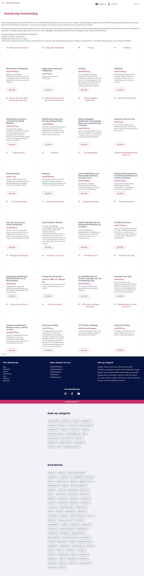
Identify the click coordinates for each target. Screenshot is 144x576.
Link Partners (7, 374)
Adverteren (6, 369)
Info (136, 4)
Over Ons (6, 378)
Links (4, 376)
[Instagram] (65, 393)
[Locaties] (109, 4)
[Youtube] (78, 393)
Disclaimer (6, 381)
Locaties (114, 4)
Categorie (102, 4)
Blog (4, 367)
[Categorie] (97, 4)
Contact (5, 371)
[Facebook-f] (72, 393)
